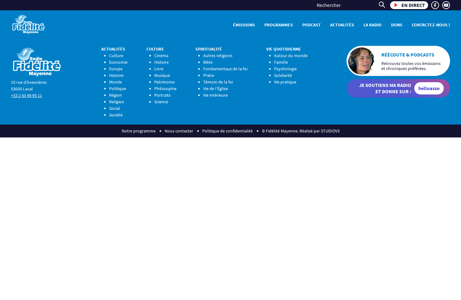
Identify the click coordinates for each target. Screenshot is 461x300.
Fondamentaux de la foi (225, 69)
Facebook (435, 5)
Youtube (446, 5)
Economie (118, 62)
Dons (396, 25)
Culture (116, 55)
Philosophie (165, 88)
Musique (162, 75)
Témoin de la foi (218, 82)
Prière (208, 75)
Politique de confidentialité (227, 131)
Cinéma (161, 55)
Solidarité (283, 75)
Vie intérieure (215, 95)
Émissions (244, 25)
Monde (115, 82)
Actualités (342, 25)
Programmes (278, 25)
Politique (117, 88)
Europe (116, 69)
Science (161, 101)
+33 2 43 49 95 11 (26, 95)
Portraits (162, 95)
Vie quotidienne (283, 49)
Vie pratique (285, 82)
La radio (372, 25)
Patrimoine (164, 82)
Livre (158, 69)
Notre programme (139, 131)
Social (114, 108)
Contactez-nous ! (431, 25)
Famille (281, 62)
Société (116, 115)
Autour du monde (291, 55)
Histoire (116, 75)
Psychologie (285, 69)
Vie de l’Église (215, 88)
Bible (208, 62)
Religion (116, 101)
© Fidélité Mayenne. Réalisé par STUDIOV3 (301, 131)
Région (115, 95)
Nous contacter (179, 131)
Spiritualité (208, 49)
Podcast (311, 25)
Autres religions (217, 55)
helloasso (429, 88)
